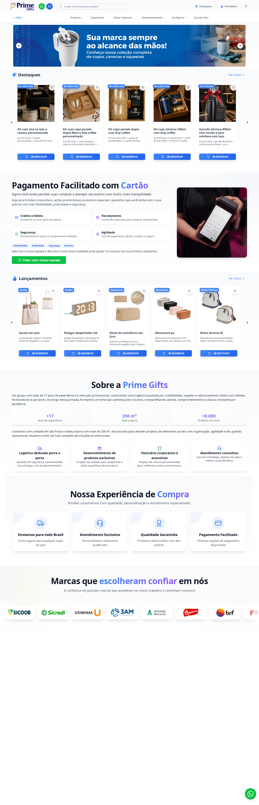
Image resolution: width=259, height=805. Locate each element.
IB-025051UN (176, 156)
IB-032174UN (221, 353)
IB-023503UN (40, 353)
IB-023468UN (176, 353)
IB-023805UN (40, 156)
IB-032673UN (131, 353)
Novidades (231, 6)
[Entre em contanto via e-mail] (49, 6)
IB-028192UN (131, 156)
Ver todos (235, 75)
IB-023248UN (85, 353)
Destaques (205, 6)
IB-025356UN (85, 156)
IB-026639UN (222, 156)
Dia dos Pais (201, 17)
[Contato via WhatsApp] (250, 795)
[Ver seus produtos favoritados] (246, 6)
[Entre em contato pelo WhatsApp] (42, 6)
